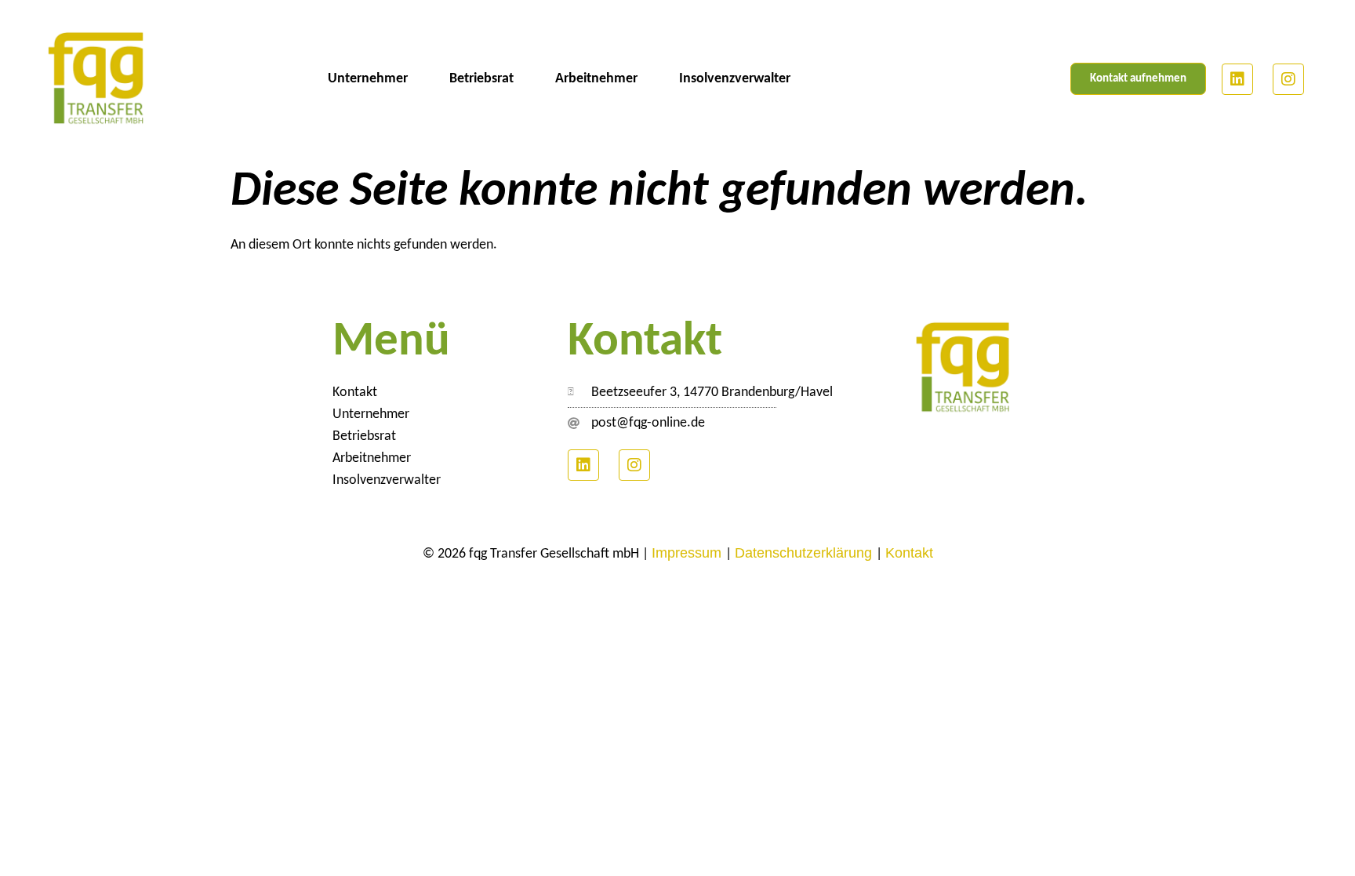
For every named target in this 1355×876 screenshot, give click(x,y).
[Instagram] (1288, 79)
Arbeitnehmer (596, 78)
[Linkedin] (1237, 79)
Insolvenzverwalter (734, 78)
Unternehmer (368, 78)
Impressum (688, 553)
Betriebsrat (481, 78)
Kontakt (354, 392)
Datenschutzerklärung (805, 553)
